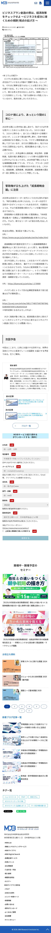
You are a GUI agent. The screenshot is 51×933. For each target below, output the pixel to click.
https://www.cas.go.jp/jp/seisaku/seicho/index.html (25, 237)
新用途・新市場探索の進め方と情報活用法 (34, 777)
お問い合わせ (35, 3)
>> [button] (29, 711)
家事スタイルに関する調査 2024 (34, 661)
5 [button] (36, 706)
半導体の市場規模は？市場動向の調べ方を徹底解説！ (34, 752)
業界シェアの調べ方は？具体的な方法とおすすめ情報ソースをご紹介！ (34, 740)
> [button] (21, 711)
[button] (47, 3)
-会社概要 (7, 916)
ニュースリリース (10, 797)
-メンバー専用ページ (11, 897)
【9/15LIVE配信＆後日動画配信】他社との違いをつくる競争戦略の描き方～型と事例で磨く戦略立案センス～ (25, 604)
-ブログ (7, 889)
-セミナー (7, 881)
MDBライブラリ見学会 (12, 885)
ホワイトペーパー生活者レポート (15, 806)
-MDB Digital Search (12, 854)
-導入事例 (7, 873)
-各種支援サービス (10, 858)
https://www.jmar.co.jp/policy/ (15, 528)
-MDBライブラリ (10, 850)
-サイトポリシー (10, 920)
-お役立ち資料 (9, 893)
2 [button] (14, 706)
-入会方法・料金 (10, 869)
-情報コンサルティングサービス (15, 846)
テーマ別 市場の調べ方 (38, 806)
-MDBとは (8, 843)
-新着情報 (7, 900)
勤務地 (4, 500)
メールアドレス (8, 466)
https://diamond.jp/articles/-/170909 (24, 283)
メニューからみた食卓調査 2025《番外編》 (34, 678)
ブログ (23, 797)
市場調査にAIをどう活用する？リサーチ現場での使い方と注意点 (34, 726)
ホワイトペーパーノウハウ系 (14, 801)
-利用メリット (9, 862)
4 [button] (29, 706)
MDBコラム (8, 30)
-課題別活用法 (9, 877)
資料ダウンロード (40, 3)
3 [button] (21, 706)
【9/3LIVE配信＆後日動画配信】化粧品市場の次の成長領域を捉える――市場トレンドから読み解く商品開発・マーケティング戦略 (25, 642)
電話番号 (5, 454)
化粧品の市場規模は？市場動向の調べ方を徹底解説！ (34, 764)
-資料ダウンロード (10, 908)
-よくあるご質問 (10, 912)
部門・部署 (6, 491)
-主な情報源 (8, 866)
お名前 (4, 445)
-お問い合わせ (9, 904)
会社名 (4, 482)
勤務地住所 (6, 513)
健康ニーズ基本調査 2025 (31, 690)
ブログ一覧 (26, 425)
